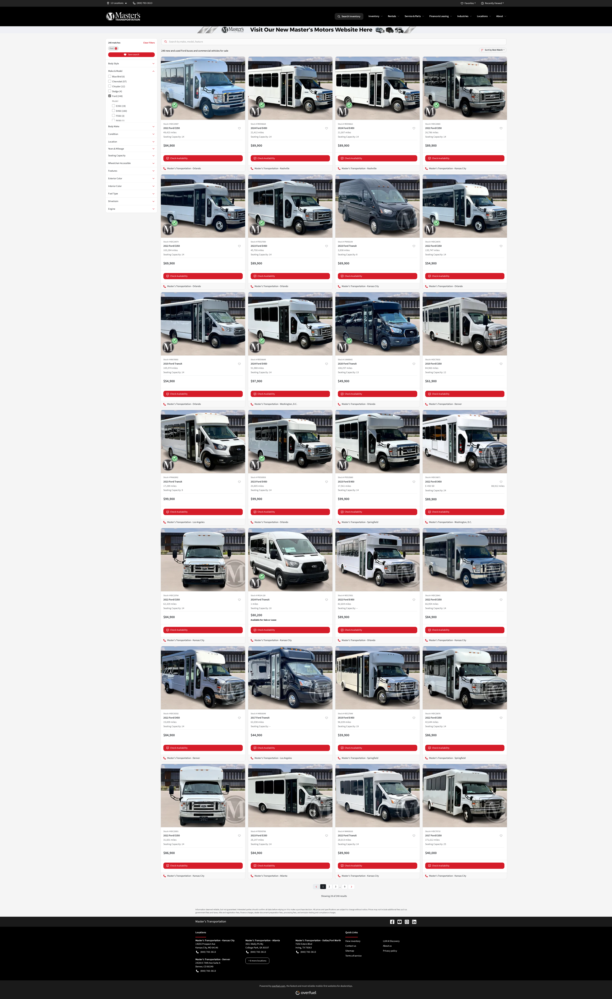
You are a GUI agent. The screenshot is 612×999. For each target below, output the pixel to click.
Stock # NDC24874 (170, 241)
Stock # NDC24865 (432, 124)
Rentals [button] (392, 16)
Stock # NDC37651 (345, 595)
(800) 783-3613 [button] (144, 3)
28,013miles (344, 840)
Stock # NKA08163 (345, 831)
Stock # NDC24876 (432, 241)
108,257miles (345, 368)
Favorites (469, 3)
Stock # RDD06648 (258, 359)
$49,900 (343, 381)
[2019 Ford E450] (377, 677)
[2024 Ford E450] (290, 88)
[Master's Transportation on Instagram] (405, 921)
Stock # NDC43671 (432, 477)
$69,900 (169, 263)
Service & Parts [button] (413, 16)
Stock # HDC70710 (432, 831)
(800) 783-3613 (208, 952)
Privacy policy (390, 951)
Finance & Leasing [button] (439, 16)
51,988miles (257, 368)
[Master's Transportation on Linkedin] (413, 921)
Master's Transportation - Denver (442, 404)
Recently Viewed (493, 3)
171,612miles (432, 840)
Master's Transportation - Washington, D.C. (272, 404)
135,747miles (432, 250)
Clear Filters (149, 42)
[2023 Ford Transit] (377, 206)
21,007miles (344, 132)
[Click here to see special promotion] (306, 29)
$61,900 (431, 381)
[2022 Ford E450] (377, 559)
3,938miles (344, 250)
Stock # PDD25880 (345, 477)
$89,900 (256, 145)
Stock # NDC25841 (432, 595)
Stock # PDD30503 (258, 477)
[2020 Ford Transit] (377, 323)
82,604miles (344, 604)
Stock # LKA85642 (345, 359)
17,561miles (344, 486)
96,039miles (344, 722)
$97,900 (256, 381)
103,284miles (170, 250)
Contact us (350, 946)
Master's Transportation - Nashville (268, 168)
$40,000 (431, 852)
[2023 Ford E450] (290, 206)
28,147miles (257, 840)
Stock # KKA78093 (170, 359)
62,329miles (169, 604)
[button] (118, 3)
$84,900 (169, 145)
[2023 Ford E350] (290, 795)
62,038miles (257, 722)
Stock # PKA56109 (345, 241)
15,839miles (169, 722)
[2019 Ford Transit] (203, 323)
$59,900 (343, 735)
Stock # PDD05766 (258, 831)
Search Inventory (351, 16)
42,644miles (431, 722)
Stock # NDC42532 (170, 713)
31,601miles (169, 840)
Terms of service (353, 955)
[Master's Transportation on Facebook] (391, 921)
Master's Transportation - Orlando (181, 168)
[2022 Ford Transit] (377, 795)
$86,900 (431, 735)
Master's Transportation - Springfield (356, 522)
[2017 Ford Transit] (290, 677)
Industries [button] (462, 16)
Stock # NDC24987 (170, 124)
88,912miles (497, 486)
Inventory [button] (373, 16)
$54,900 (431, 263)
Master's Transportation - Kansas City (444, 168)
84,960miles (431, 368)
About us (387, 946)
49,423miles (169, 132)
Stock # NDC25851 (170, 831)
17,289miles (169, 486)
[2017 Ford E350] (465, 795)
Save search (133, 54)
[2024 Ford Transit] (290, 559)
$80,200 (256, 615)
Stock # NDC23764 (170, 595)
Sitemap (349, 951)
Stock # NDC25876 (432, 713)
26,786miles (431, 132)
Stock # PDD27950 (258, 241)
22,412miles (257, 132)
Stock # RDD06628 (258, 124)
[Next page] (351, 886)
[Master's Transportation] (123, 16)
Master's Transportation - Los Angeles (182, 522)
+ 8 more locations (257, 960)
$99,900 (169, 498)
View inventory (352, 941)
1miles (254, 604)
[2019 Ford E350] (465, 323)
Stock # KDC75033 (432, 359)
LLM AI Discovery (391, 941)
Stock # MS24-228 (258, 595)
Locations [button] (482, 16)
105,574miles (170, 368)
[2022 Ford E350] (203, 88)
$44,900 (256, 735)
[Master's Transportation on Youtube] (398, 921)
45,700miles (257, 250)
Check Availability (179, 158)
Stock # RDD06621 (345, 124)
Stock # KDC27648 (345, 713)
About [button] (499, 16)
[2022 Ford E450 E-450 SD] (465, 441)
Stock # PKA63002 (170, 477)
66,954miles (431, 604)
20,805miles (257, 486)
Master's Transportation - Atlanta (267, 876)
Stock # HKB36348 (258, 713)
